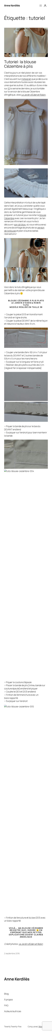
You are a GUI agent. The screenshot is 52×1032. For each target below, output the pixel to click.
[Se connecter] (45, 5)
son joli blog (20, 224)
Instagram (26, 79)
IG (9, 88)
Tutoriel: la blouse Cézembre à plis (20, 64)
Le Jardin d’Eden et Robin (33, 94)
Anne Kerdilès (12, 5)
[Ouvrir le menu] (40, 5)
